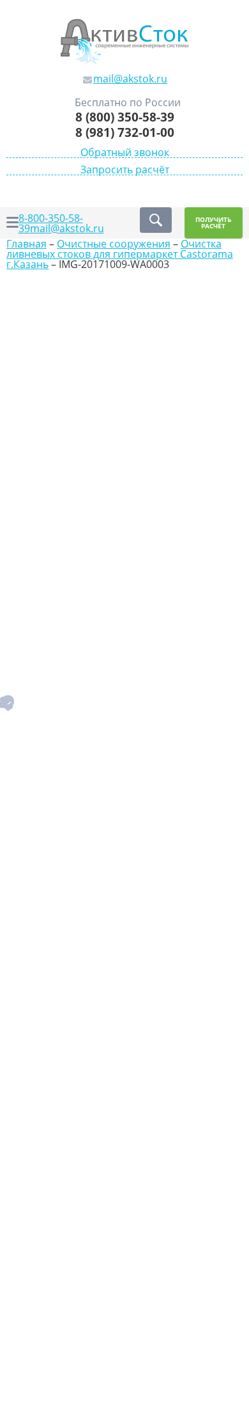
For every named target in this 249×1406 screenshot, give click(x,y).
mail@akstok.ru (67, 228)
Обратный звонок (124, 152)
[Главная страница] (124, 40)
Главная (26, 244)
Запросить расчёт (124, 169)
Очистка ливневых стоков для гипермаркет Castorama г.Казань (119, 254)
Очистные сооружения (113, 244)
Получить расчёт (213, 223)
